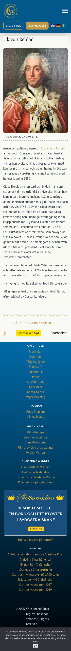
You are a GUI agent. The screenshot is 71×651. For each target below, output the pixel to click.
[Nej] (67, 639)
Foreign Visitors (35, 452)
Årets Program (35, 412)
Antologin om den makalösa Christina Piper (35, 554)
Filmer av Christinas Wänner (35, 447)
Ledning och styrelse (35, 472)
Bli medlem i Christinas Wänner (36, 477)
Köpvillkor (35, 387)
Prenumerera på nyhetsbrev (35, 482)
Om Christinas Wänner (35, 467)
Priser (35, 377)
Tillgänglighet (35, 362)
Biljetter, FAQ (35, 382)
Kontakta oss (35, 392)
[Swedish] (65, 26)
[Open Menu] (65, 10)
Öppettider (35, 357)
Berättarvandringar (35, 437)
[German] (59, 26)
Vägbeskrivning (35, 397)
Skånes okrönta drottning (35, 570)
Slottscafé (35, 367)
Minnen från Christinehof (35, 564)
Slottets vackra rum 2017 (35, 585)
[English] (53, 26)
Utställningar (35, 432)
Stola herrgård (50, 148)
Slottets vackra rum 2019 (35, 590)
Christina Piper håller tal (35, 559)
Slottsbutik (36, 372)
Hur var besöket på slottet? (35, 540)
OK (35, 646)
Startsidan (35, 352)
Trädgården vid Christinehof (35, 579)
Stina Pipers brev (35, 442)
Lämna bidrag (35, 417)
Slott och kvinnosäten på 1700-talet (35, 575)
